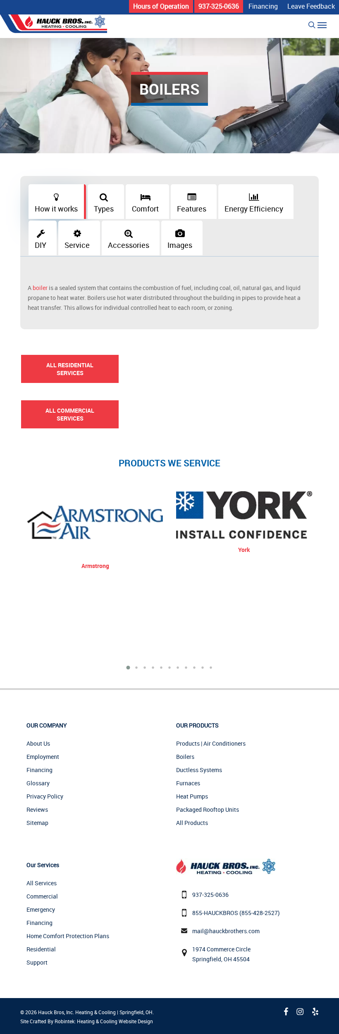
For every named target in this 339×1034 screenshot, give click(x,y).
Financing (39, 770)
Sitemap (37, 823)
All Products (192, 823)
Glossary (38, 783)
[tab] (57, 201)
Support (37, 962)
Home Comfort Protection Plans (67, 936)
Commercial (42, 896)
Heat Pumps (192, 796)
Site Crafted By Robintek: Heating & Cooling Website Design (86, 1021)
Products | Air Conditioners (211, 743)
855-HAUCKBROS (215, 913)
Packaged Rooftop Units (207, 809)
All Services (41, 883)
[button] (322, 25)
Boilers (185, 757)
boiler (40, 288)
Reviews (37, 809)
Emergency (40, 909)
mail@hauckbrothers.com (226, 931)
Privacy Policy (44, 796)
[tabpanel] (169, 298)
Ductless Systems (199, 770)
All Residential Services (69, 369)
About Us (38, 743)
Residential (41, 949)
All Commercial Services (69, 414)
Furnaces (188, 783)
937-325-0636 (210, 895)
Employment (42, 757)
